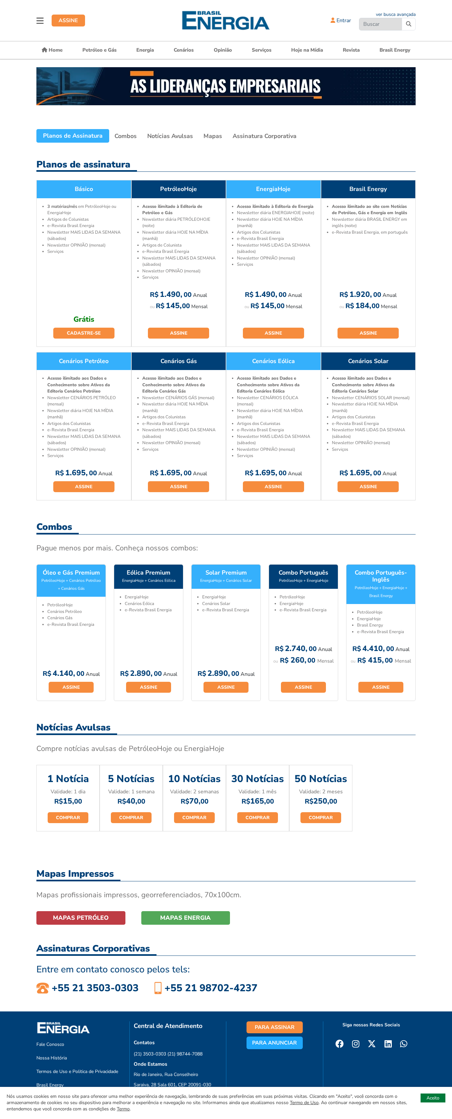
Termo (123, 1109)
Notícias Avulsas (170, 136)
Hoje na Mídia (307, 50)
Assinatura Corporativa (264, 136)
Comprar (68, 818)
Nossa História (51, 1058)
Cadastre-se (84, 333)
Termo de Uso (304, 1102)
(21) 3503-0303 (150, 1054)
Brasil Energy (395, 50)
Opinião (223, 50)
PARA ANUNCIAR (274, 1043)
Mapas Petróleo (81, 918)
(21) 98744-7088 (185, 1054)
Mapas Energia (185, 918)
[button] (40, 20)
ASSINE (68, 20)
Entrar (343, 20)
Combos (125, 136)
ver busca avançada (396, 14)
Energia (145, 50)
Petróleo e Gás (99, 50)
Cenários (184, 50)
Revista (351, 50)
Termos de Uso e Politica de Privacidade (77, 1071)
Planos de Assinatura (73, 136)
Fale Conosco (50, 1044)
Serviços (261, 50)
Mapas (212, 136)
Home (55, 50)
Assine (178, 333)
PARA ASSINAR (274, 1027)
